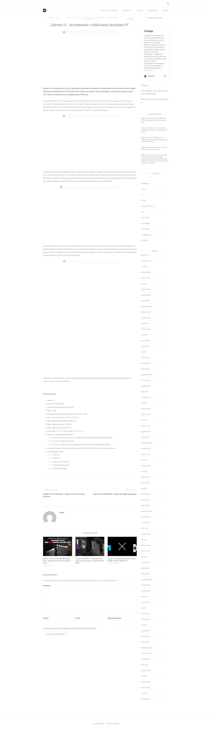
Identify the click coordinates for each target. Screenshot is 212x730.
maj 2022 (144, 540)
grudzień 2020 (145, 636)
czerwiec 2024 (145, 397)
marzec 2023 (145, 483)
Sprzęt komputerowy (109, 10)
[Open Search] (168, 3)
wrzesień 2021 (145, 585)
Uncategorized (146, 235)
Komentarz (46, 586)
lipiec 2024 (144, 392)
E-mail (77, 618)
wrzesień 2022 (145, 517)
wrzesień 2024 (145, 380)
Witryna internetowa (114, 618)
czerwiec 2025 (145, 329)
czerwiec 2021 (145, 602)
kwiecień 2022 (145, 545)
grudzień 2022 (145, 500)
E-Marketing (145, 183)
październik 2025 (146, 306)
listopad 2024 (145, 369)
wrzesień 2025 (145, 312)
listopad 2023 (145, 437)
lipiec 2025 (144, 323)
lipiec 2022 (144, 528)
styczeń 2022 (145, 562)
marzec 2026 (145, 278)
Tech (78, 18)
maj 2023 (144, 471)
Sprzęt (143, 201)
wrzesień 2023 (145, 449)
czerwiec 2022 (145, 534)
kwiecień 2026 (145, 272)
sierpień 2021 (145, 591)
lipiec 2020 (144, 665)
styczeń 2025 (145, 357)
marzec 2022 (145, 551)
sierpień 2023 (145, 454)
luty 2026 (144, 284)
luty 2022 (144, 557)
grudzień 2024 (145, 363)
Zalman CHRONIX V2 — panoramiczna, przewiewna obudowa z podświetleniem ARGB (154, 130)
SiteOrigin (116, 724)
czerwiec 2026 (145, 261)
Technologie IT (99, 18)
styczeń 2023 (145, 494)
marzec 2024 (145, 414)
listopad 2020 (145, 642)
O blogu (139, 10)
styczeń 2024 (145, 426)
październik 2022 (146, 511)
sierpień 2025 (145, 318)
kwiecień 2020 (145, 682)
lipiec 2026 (144, 255)
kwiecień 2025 (145, 340)
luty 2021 (144, 625)
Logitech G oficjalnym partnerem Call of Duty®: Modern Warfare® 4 (154, 148)
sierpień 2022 (145, 523)
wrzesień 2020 (145, 653)
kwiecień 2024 (145, 409)
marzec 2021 (145, 619)
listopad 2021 (145, 574)
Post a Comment (130, 19)
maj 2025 (144, 335)
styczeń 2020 (145, 699)
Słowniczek (152, 10)
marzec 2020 (145, 687)
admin (62, 512)
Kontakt (165, 10)
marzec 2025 (145, 346)
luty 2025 (144, 352)
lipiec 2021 (144, 596)
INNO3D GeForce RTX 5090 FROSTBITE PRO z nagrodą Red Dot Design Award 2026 (153, 120)
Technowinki (112, 18)
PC (74, 18)
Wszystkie (127, 10)
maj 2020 (144, 676)
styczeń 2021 (145, 631)
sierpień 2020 (145, 659)
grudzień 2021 (145, 568)
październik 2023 (146, 443)
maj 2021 (144, 608)
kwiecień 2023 (145, 477)
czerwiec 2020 (145, 670)
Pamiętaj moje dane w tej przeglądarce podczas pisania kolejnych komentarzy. (70, 628)
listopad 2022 (145, 505)
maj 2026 (144, 266)
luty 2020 (144, 693)
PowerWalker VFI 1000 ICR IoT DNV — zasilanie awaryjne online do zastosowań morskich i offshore (154, 140)
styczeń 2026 (145, 289)
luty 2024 (144, 420)
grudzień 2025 (145, 295)
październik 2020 (146, 648)
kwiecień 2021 (145, 614)
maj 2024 (144, 403)
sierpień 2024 (145, 386)
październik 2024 (146, 375)
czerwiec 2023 (145, 466)
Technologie (86, 18)
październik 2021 (146, 579)
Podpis (46, 618)
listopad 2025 (145, 301)
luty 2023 (144, 488)
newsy (69, 18)
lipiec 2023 (144, 460)
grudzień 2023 (145, 431)
